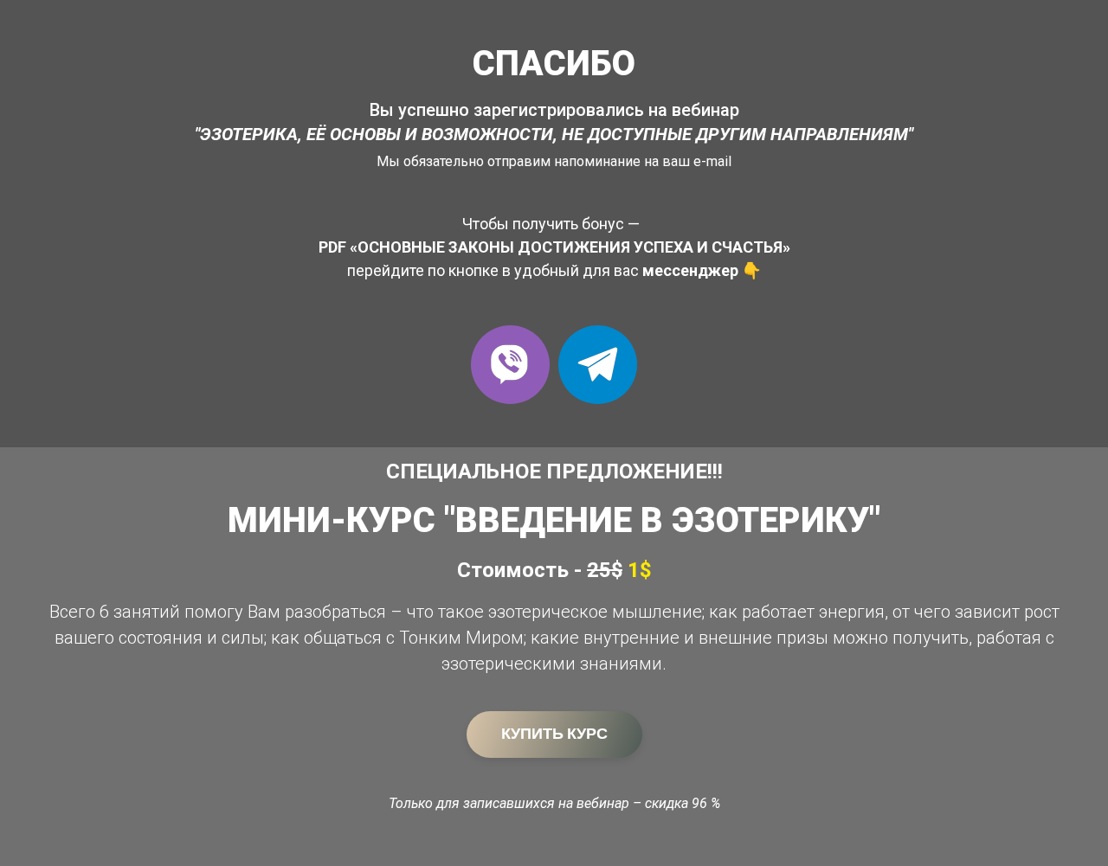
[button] (510, 364)
